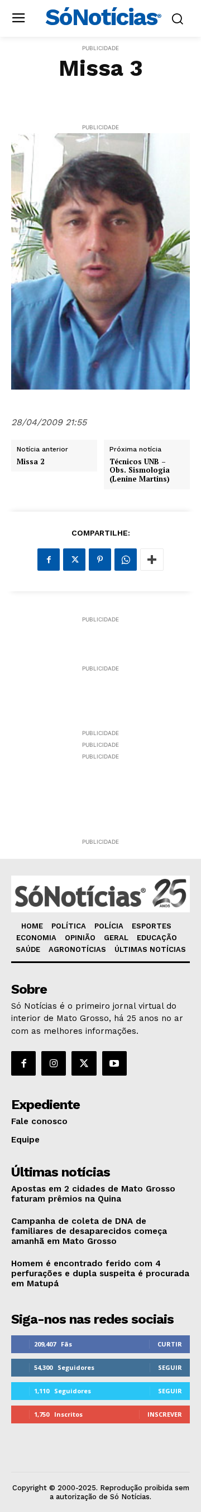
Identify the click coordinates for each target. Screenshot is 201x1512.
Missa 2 (30, 462)
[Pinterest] (100, 559)
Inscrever (164, 1414)
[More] (152, 559)
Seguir (170, 1367)
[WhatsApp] (125, 559)
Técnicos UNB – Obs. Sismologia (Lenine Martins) (139, 471)
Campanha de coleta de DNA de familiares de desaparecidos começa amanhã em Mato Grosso (89, 1231)
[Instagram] (53, 1063)
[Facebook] (48, 559)
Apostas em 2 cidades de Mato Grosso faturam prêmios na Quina (93, 1194)
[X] (74, 559)
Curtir (169, 1344)
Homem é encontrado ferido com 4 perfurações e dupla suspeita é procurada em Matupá (100, 1273)
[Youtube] (114, 1063)
